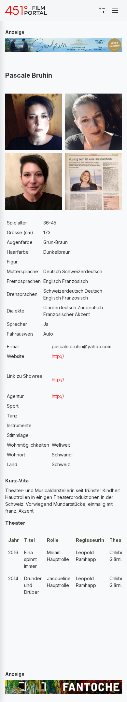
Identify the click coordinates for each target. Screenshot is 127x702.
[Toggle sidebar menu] (102, 10)
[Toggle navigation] (115, 10)
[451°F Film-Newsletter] (26, 10)
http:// (58, 356)
